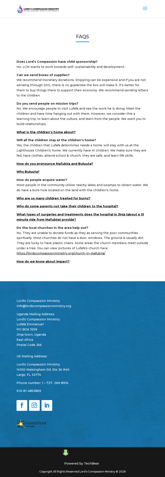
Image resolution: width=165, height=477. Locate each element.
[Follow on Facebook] (22, 405)
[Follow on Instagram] (34, 405)
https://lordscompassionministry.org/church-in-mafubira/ (61, 253)
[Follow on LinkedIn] (46, 405)
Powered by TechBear (81, 463)
